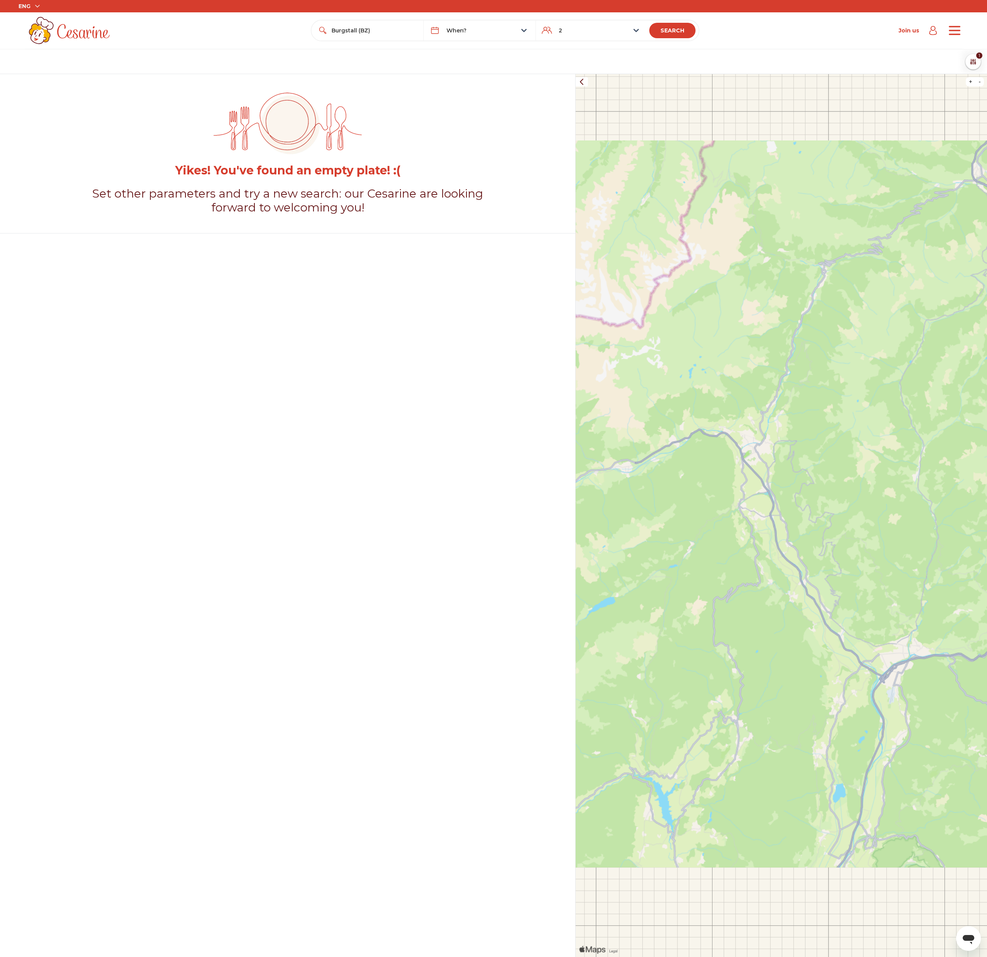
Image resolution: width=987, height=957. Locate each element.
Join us (909, 30)
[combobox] (374, 30)
